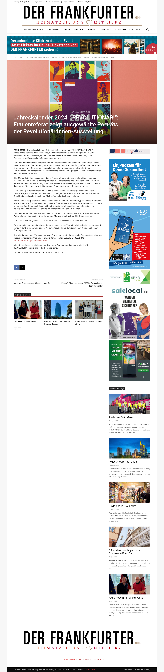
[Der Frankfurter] (82, 15)
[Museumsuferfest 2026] (129, 448)
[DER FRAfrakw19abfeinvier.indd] (129, 268)
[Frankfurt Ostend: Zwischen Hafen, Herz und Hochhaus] (58, 309)
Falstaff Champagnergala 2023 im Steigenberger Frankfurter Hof (82, 284)
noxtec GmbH (90, 670)
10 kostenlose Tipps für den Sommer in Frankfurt (125, 552)
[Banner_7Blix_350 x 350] (129, 380)
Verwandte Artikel (22, 295)
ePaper (77, 29)
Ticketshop (120, 29)
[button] (147, 30)
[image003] (129, 200)
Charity (66, 29)
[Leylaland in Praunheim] (129, 492)
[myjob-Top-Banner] (129, 153)
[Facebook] (16, 267)
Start (15, 57)
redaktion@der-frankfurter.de (91, 659)
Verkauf (105, 29)
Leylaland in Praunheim (122, 505)
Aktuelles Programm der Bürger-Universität (32, 283)
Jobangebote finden (68, 2)
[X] (22, 267)
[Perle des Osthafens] (129, 404)
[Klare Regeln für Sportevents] (28, 309)
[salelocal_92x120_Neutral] (129, 338)
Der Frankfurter (32, 29)
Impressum (38, 2)
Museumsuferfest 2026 (123, 461)
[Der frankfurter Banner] (82, 45)
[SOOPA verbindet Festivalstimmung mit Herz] (89, 309)
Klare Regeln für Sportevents (25, 321)
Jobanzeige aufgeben (84, 2)
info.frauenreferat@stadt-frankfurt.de (31, 240)
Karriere (90, 29)
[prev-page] (15, 329)
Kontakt (133, 29)
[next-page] (19, 329)
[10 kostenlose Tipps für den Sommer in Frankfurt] (129, 537)
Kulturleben (23, 57)
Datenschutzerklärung (51, 2)
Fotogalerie (53, 29)
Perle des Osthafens (121, 417)
